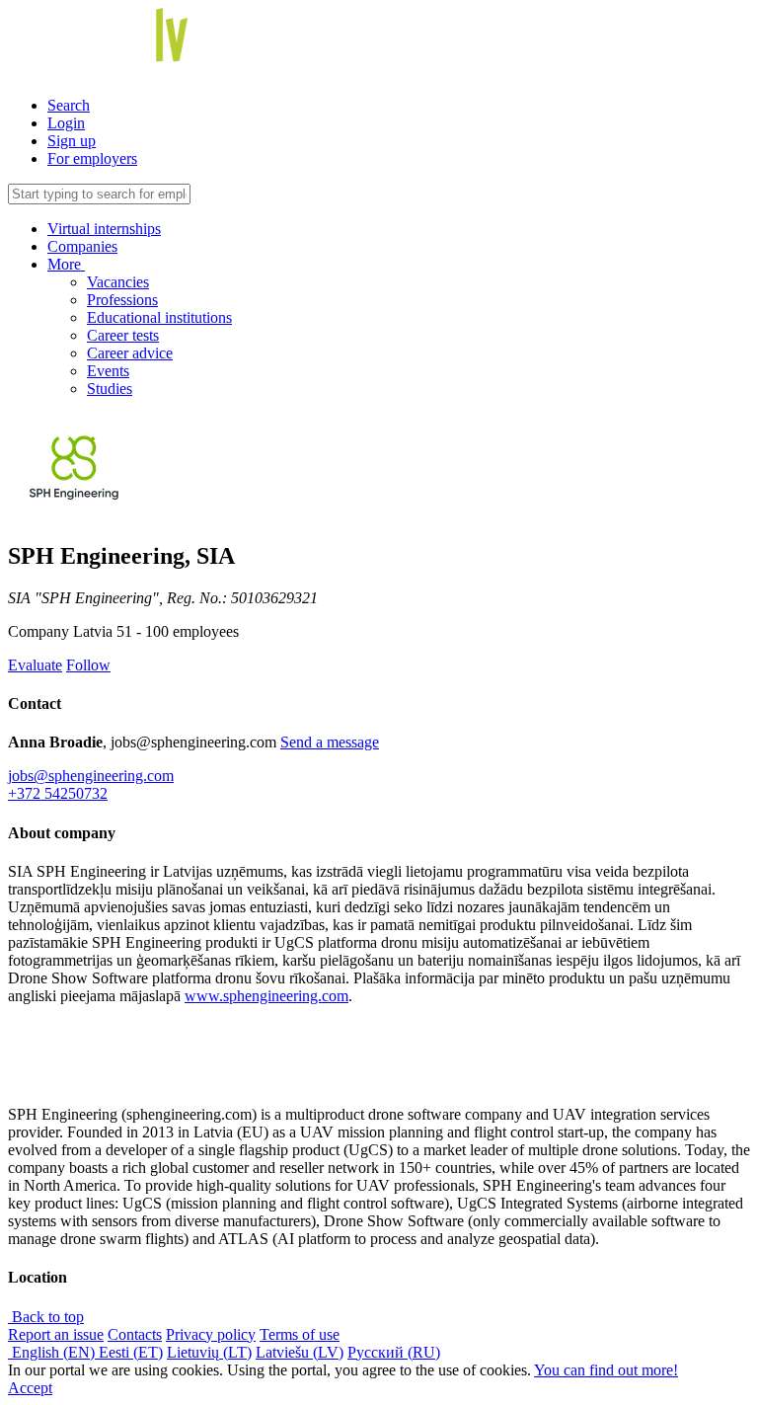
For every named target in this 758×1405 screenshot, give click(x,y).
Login (66, 123)
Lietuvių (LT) (209, 1352)
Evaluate (35, 665)
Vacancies (118, 281)
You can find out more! (606, 1370)
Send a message (329, 742)
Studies (109, 388)
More (66, 264)
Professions (122, 299)
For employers (92, 158)
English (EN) (53, 1352)
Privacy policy (211, 1334)
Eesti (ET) (131, 1352)
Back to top (46, 1316)
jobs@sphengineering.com (91, 775)
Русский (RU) (393, 1352)
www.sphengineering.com (266, 995)
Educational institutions (159, 317)
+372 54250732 (58, 793)
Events (108, 370)
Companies (82, 246)
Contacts (135, 1334)
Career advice (130, 353)
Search (68, 105)
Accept (30, 1387)
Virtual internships (104, 228)
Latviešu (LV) (299, 1352)
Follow (88, 665)
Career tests (123, 335)
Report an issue (56, 1334)
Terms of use (300, 1334)
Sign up (71, 140)
